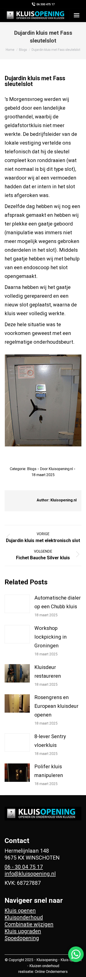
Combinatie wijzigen (29, 924)
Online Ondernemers (51, 971)
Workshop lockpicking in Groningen (50, 636)
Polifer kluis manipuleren (48, 771)
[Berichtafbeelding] (17, 604)
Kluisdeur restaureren (47, 671)
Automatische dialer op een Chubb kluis (57, 602)
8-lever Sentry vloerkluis (50, 741)
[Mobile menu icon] (76, 15)
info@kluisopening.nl (30, 874)
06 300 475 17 (45, 4)
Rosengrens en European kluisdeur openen (56, 706)
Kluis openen (20, 911)
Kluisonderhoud (24, 917)
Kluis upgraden (23, 931)
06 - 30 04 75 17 (24, 867)
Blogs (31, 469)
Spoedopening (22, 938)
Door (56, 469)
